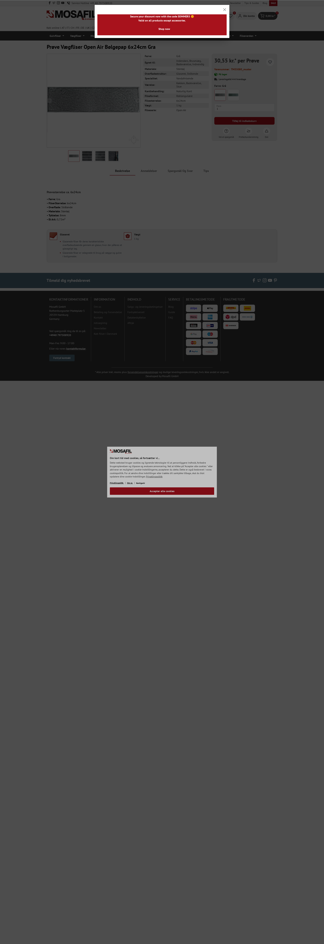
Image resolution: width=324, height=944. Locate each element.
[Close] (225, 10)
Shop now (164, 29)
